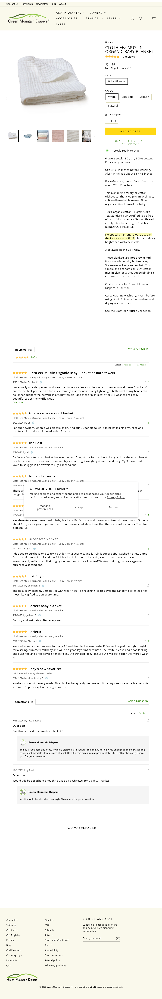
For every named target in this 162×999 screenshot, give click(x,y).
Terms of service (54, 955)
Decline (114, 507)
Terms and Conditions (57, 940)
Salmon (144, 97)
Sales (61, 24)
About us (50, 919)
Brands (93, 18)
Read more (19, 402)
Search (48, 945)
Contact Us (12, 3)
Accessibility (52, 950)
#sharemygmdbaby (55, 965)
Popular (127, 364)
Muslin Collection (140, 311)
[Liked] (148, 452)
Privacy (10, 940)
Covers (96, 12)
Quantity (113, 115)
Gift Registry (13, 935)
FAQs (47, 925)
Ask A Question (138, 701)
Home (108, 42)
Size (108, 75)
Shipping (116, 68)
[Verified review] (41, 382)
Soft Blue (128, 97)
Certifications (13, 950)
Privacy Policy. (116, 497)
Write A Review (138, 348)
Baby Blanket (116, 81)
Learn (113, 18)
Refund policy (52, 960)
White (112, 97)
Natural (113, 105)
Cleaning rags (14, 955)
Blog (53, 3)
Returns (49, 935)
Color (110, 90)
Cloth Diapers (69, 12)
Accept (79, 507)
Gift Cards (27, 3)
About (62, 3)
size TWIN (132, 249)
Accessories (67, 18)
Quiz (9, 965)
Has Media (141, 364)
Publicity (49, 930)
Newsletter (42, 3)
